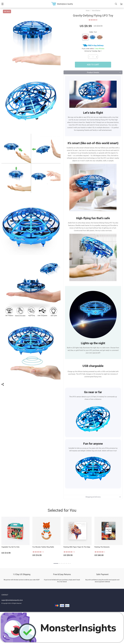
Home (87, 10)
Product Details (93, 72)
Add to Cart (93, 64)
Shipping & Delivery (93, 497)
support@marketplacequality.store (12, 600)
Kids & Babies (96, 10)
